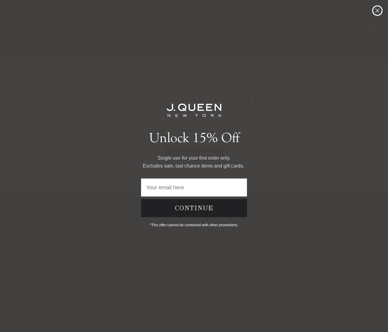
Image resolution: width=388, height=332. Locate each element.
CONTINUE (194, 208)
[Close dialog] (377, 10)
